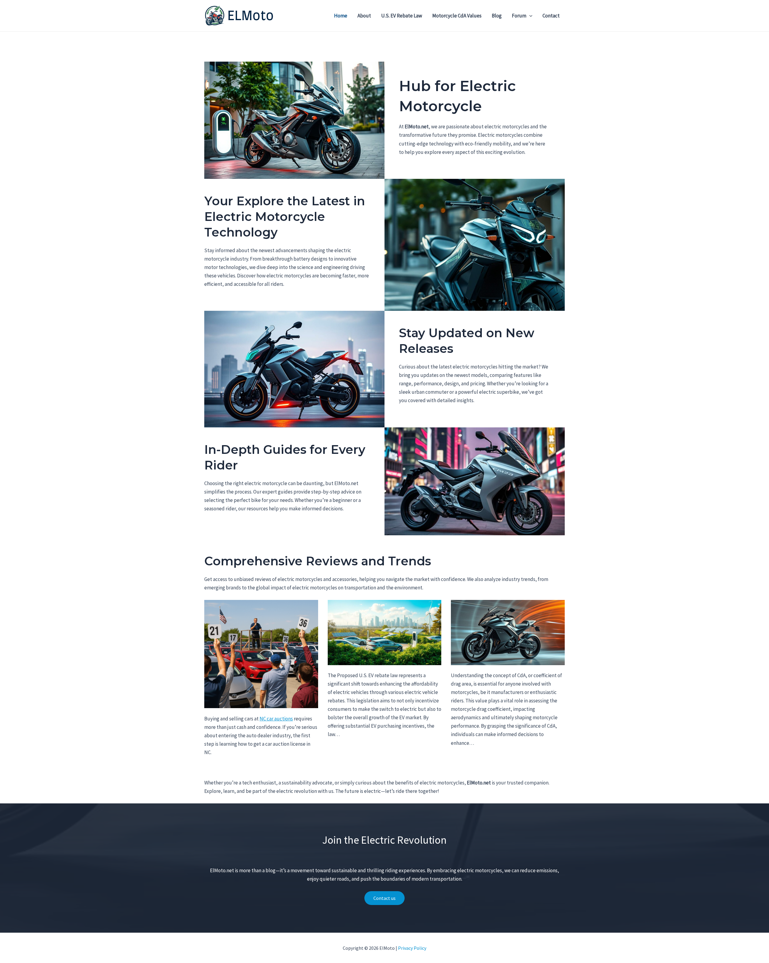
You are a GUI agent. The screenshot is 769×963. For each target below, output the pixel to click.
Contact (551, 15)
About (364, 15)
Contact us (384, 898)
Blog (497, 15)
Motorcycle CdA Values (457, 15)
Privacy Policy (412, 948)
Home (340, 15)
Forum (519, 15)
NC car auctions (276, 718)
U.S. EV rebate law (401, 15)
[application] (529, 16)
